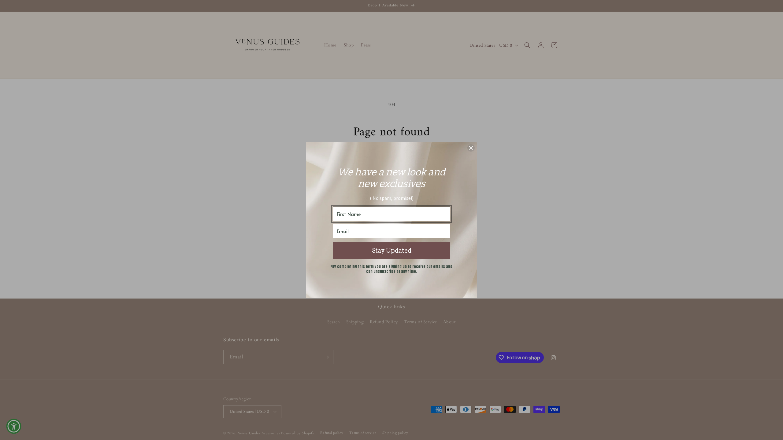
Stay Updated (391, 250)
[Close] (471, 148)
